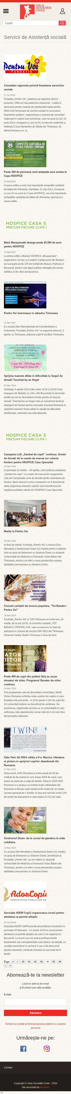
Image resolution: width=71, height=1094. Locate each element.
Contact (8, 1067)
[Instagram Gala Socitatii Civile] (47, 1051)
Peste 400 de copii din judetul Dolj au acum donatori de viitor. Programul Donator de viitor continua (32, 680)
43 (41, 961)
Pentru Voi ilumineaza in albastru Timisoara (31, 313)
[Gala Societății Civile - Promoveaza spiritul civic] (35, 18)
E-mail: (7, 994)
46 (60, 961)
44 (47, 961)
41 (29, 961)
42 (35, 961)
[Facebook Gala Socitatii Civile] (23, 1051)
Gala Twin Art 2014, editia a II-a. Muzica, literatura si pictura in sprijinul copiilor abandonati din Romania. (34, 761)
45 (53, 961)
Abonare (35, 1013)
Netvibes (45, 1087)
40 (23, 961)
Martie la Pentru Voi (16, 531)
